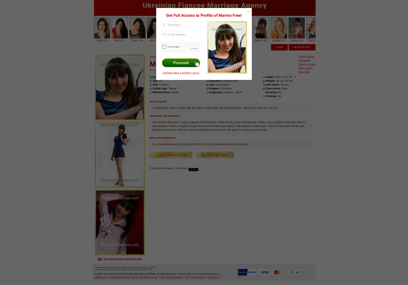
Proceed (181, 63)
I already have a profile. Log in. (181, 72)
